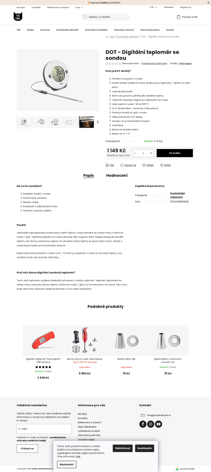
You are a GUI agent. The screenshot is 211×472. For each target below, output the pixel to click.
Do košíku (174, 153)
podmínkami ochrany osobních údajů (41, 439)
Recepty (21, 7)
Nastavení (67, 464)
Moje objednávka (87, 426)
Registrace (185, 7)
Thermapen (185, 63)
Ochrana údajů (86, 439)
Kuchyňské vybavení (177, 195)
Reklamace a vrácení (58, 7)
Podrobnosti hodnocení (154, 63)
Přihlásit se (27, 448)
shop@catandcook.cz (159, 415)
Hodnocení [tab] (117, 175)
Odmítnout (122, 448)
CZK (152, 7)
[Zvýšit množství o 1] (151, 153)
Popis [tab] (88, 175)
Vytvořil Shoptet (187, 469)
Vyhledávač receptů (89, 431)
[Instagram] (150, 424)
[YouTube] (158, 424)
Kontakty (36, 7)
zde (78, 456)
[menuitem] (19, 30)
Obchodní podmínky (89, 435)
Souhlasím (144, 448)
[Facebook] (142, 424)
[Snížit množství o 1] (135, 153)
